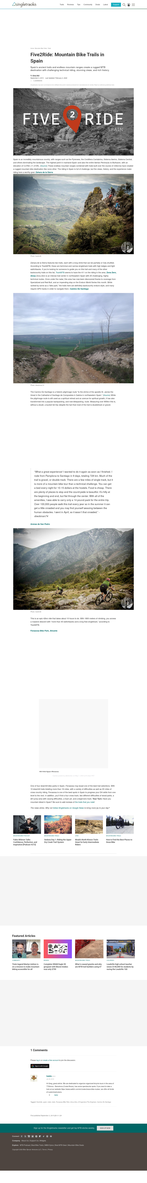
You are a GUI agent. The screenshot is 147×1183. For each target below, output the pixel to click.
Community (88, 4)
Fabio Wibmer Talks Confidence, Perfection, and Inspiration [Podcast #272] (25, 842)
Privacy (50, 1149)
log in (38, 1060)
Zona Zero (73, 1102)
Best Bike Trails (37, 1145)
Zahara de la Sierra (44, 172)
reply (56, 1095)
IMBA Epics (49, 1145)
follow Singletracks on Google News (68, 807)
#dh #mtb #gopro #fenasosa (49, 771)
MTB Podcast (25, 1145)
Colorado (110, 960)
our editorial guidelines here (106, 85)
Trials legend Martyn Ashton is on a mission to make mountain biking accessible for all (25, 966)
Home (32, 48)
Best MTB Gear (61, 1145)
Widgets (43, 1140)
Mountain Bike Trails (41, 48)
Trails (62, 4)
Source (44, 165)
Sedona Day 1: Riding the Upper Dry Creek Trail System (57, 841)
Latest (105, 4)
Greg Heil (36, 75)
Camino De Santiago (79, 288)
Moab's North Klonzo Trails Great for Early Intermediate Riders (87, 842)
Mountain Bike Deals (76, 1145)
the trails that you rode (84, 802)
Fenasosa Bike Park (62, 1102)
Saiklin (49, 1076)
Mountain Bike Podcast (21, 836)
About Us (25, 1140)
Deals (97, 4)
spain (45, 1102)
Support (116, 4)
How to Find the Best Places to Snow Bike (119, 841)
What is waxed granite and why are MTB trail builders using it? (88, 965)
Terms (44, 1149)
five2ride (39, 1102)
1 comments (37, 80)
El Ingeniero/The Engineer (87, 1102)
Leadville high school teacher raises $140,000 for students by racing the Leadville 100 (120, 966)
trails (49, 1102)
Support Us (34, 1140)
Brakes (46, 960)
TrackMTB (60, 272)
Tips (78, 4)
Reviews (70, 4)
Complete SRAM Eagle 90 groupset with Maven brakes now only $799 (56, 966)
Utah (77, 836)
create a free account (51, 1060)
